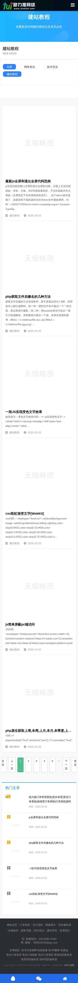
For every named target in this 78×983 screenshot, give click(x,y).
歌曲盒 (64, 950)
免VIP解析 (54, 950)
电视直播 (42, 950)
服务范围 (26, 930)
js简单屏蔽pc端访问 (20, 624)
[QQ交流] (13, 978)
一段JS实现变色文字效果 (23, 412)
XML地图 (69, 965)
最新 (8, 181)
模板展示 (51, 924)
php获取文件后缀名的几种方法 (28, 296)
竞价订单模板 (29, 954)
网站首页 (12, 924)
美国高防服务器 (30, 959)
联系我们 (65, 930)
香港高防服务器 (63, 954)
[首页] (65, 978)
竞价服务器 (64, 924)
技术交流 (52, 66)
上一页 (12, 764)
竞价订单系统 (45, 954)
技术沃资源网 (29, 950)
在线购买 (13, 930)
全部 (9, 66)
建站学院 (52, 930)
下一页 (66, 764)
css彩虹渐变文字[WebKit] (24, 513)
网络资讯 (29, 66)
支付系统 (38, 924)
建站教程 (12, 74)
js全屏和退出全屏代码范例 (28, 181)
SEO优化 (39, 930)
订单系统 (25, 924)
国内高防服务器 (48, 959)
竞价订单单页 (13, 954)
